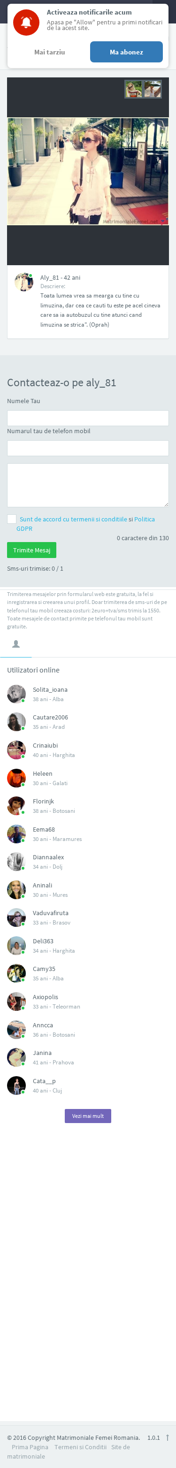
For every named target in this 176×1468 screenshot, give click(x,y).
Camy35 (44, 968)
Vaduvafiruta (51, 913)
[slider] (143, 88)
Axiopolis (45, 997)
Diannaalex (48, 857)
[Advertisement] (88, 1278)
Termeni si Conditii (80, 1447)
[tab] (16, 644)
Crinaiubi (45, 745)
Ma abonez (126, 51)
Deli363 (43, 941)
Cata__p (44, 1081)
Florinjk (43, 801)
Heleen (43, 773)
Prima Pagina (30, 1447)
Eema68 (44, 829)
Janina (42, 1052)
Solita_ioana (50, 689)
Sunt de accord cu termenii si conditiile (74, 519)
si (85, 524)
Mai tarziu (49, 51)
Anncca (43, 1025)
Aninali (42, 885)
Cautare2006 (50, 717)
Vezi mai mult (88, 1115)
